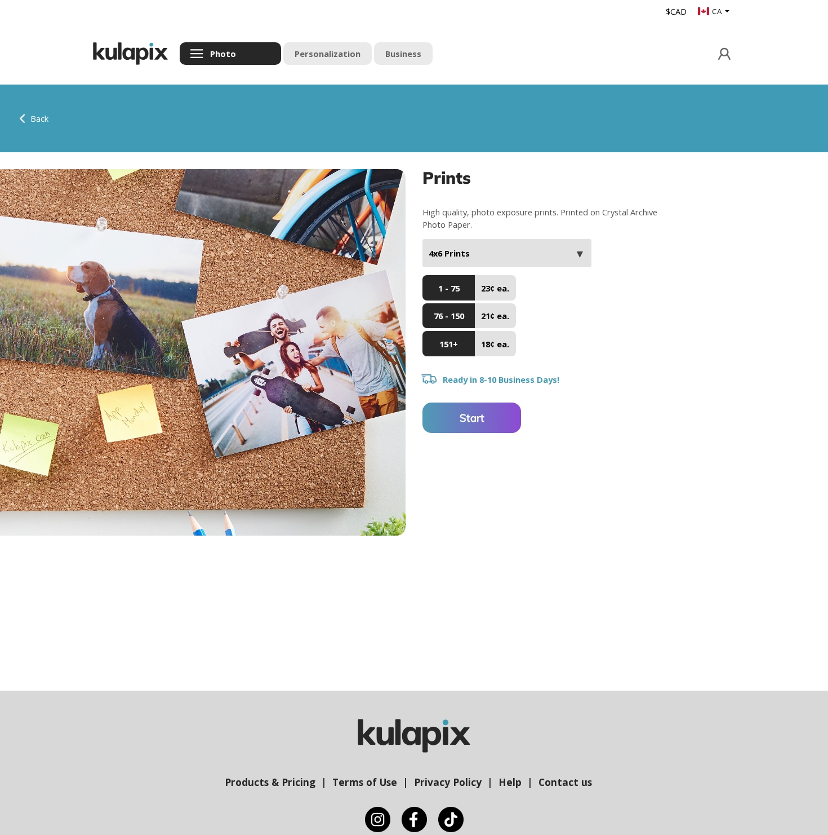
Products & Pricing (270, 782)
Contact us (565, 782)
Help (510, 782)
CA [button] (717, 11)
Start (472, 418)
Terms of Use (364, 782)
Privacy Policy (448, 782)
